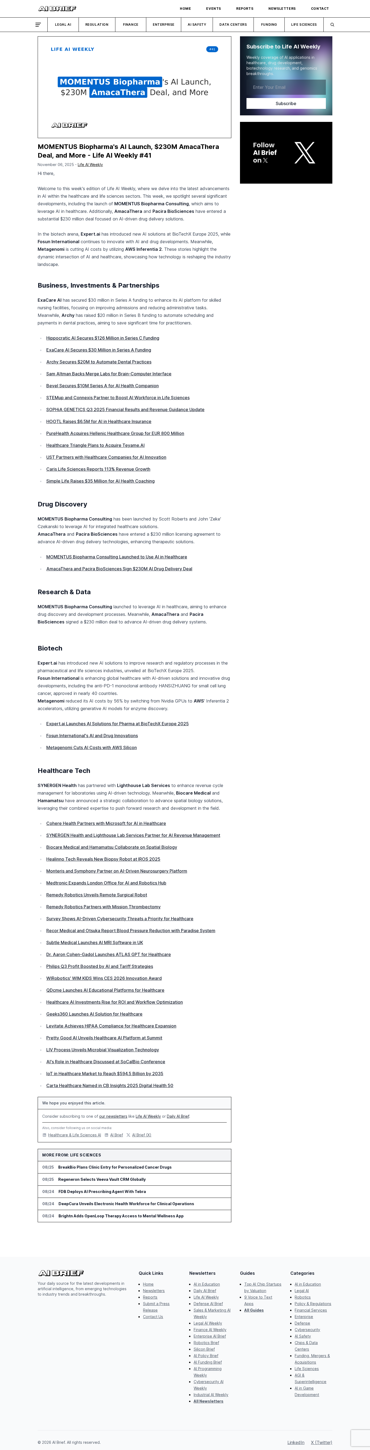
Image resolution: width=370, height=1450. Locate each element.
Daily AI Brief (178, 1116)
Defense (302, 1323)
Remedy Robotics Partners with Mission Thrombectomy (103, 906)
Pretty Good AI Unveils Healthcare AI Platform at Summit (104, 1038)
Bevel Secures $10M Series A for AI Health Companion (102, 385)
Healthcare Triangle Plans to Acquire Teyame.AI (95, 445)
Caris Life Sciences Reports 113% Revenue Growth (98, 469)
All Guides (254, 1310)
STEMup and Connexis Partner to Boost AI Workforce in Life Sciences (118, 397)
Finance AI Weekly (210, 1329)
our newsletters (113, 1116)
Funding (269, 24)
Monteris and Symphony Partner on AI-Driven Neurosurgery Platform (116, 871)
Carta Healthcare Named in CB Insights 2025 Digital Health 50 (109, 1085)
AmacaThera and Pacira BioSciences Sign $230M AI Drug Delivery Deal (119, 568)
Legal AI (63, 24)
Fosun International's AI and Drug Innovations (92, 735)
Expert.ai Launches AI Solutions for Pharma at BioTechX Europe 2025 (117, 723)
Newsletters (154, 1290)
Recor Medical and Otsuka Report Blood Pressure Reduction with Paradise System (130, 930)
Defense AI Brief (208, 1303)
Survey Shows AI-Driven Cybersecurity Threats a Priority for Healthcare (119, 918)
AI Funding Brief (208, 1362)
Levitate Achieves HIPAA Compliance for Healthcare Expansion (111, 1026)
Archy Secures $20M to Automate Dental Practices (98, 362)
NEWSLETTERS (282, 8)
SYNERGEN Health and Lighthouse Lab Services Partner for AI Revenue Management (133, 835)
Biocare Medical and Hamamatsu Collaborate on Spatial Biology (111, 847)
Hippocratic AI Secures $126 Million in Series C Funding (102, 338)
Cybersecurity (307, 1329)
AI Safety (197, 24)
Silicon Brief (204, 1349)
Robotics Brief (206, 1342)
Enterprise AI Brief (210, 1336)
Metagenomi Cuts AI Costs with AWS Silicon (91, 747)
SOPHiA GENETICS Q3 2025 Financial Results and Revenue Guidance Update (125, 409)
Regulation (97, 24)
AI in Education (207, 1284)
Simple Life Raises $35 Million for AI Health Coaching (100, 481)
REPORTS (244, 8)
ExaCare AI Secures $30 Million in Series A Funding (98, 350)
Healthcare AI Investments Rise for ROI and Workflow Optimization (114, 1002)
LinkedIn (295, 1442)
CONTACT (320, 8)
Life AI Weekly (90, 164)
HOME (185, 8)
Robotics (303, 1297)
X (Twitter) (321, 1442)
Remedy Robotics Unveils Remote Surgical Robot (96, 895)
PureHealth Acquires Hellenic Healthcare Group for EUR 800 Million (115, 433)
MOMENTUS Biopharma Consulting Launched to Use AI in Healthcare (116, 557)
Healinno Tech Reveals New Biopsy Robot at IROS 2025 (103, 859)
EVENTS (213, 8)
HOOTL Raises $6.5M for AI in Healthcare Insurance (98, 421)
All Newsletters (208, 1401)
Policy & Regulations (313, 1303)
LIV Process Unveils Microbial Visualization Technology (102, 1049)
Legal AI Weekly (208, 1323)
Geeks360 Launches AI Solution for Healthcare (94, 1014)
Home (148, 1284)
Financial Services (311, 1310)
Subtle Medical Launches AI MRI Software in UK (94, 942)
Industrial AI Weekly (211, 1394)
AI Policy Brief (206, 1355)
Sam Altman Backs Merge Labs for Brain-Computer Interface (108, 373)
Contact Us (153, 1316)
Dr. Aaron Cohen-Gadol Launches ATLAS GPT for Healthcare (108, 954)
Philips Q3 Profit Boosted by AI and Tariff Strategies (99, 966)
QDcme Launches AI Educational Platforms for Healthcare (105, 990)
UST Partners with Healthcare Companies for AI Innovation (106, 457)
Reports (150, 1297)
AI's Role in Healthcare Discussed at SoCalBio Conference (105, 1061)
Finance (130, 24)
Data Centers (233, 24)
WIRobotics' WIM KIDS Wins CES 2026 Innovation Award (104, 978)
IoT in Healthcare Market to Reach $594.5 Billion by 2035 (104, 1073)
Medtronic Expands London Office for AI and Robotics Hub (106, 883)
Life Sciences (304, 24)
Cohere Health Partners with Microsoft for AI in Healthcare (106, 823)
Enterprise (163, 24)
